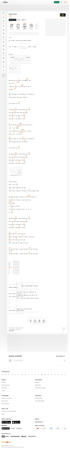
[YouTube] (38, 428)
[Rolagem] (3, 17)
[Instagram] (44, 428)
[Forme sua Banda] (14, 436)
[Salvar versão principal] (15, 20)
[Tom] (3, 29)
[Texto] (3, 49)
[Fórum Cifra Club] (5, 436)
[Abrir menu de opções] (3, 13)
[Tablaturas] (3, 42)
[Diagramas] (3, 45)
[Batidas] (3, 53)
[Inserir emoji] (64, 360)
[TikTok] (58, 428)
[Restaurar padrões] (3, 75)
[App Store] (16, 422)
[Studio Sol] (6, 442)
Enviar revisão (11, 330)
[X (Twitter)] (64, 428)
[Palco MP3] (32, 436)
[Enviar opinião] (3, 66)
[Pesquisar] (61, 2)
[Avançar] (37, 26)
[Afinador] (3, 58)
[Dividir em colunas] (3, 21)
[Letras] (23, 436)
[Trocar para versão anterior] (3, 70)
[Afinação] (3, 37)
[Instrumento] (3, 26)
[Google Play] (6, 422)
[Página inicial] (5, 2)
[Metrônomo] (3, 61)
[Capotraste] (3, 33)
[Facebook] (51, 428)
